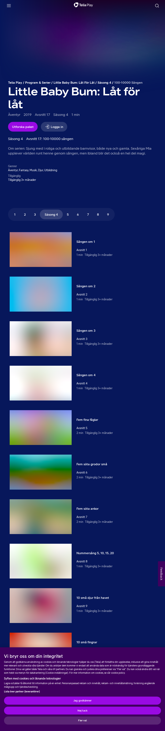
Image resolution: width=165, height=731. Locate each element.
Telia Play (15, 82)
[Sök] (157, 5)
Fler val (82, 720)
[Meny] (8, 5)
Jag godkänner (82, 700)
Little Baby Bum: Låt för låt (74, 82)
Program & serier (38, 82)
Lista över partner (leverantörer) (22, 691)
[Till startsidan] (83, 5)
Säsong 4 (104, 82)
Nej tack (82, 710)
